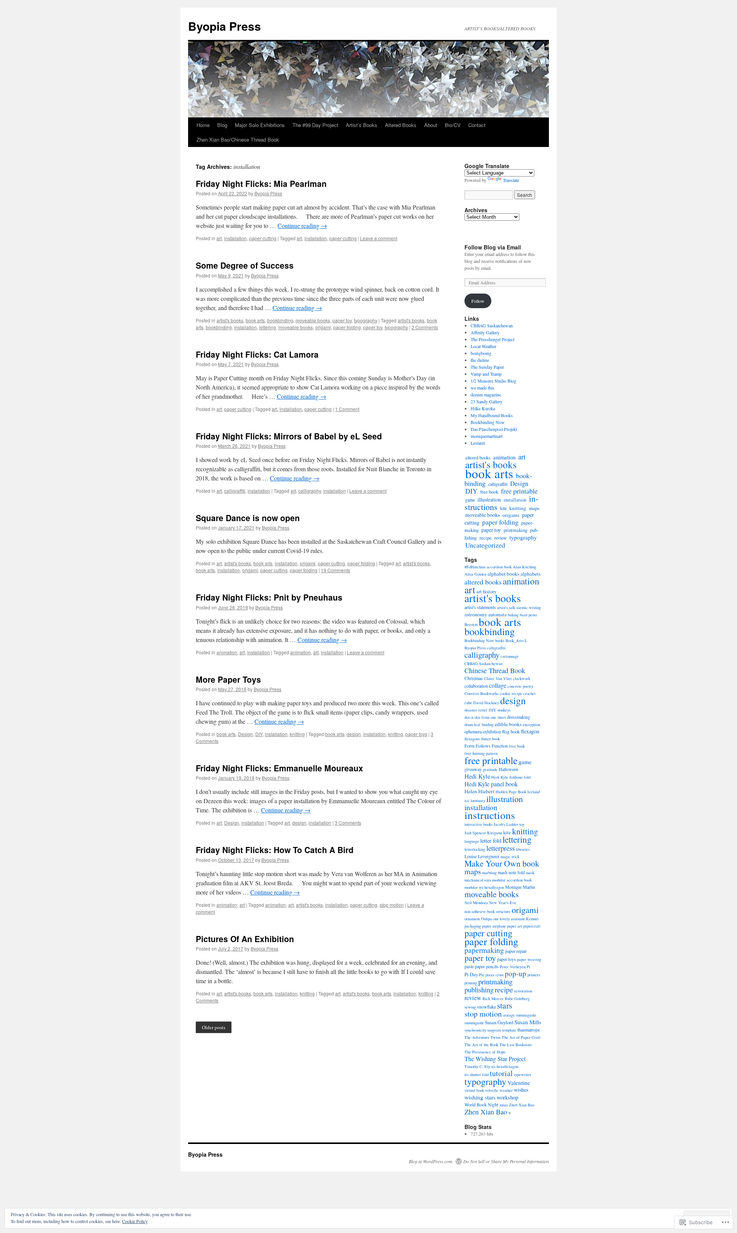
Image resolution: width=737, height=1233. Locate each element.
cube (468, 702)
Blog (222, 125)
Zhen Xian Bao (485, 1111)
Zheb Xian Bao (521, 1105)
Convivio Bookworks (481, 693)
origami (323, 327)
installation (235, 238)
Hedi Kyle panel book (491, 784)
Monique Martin (520, 887)
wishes (521, 1089)
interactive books (478, 824)
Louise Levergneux (481, 856)
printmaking (515, 530)
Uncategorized (485, 545)
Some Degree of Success (245, 265)
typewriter (522, 1074)
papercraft (531, 926)
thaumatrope (528, 1030)
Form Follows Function (486, 746)
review (500, 538)
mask (530, 872)
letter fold (490, 840)
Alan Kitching (524, 566)
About (430, 125)
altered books (483, 581)
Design (245, 734)
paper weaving (529, 959)
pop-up (515, 973)
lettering (267, 327)
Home (203, 125)
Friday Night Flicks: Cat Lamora (257, 354)
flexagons (472, 738)
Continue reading (302, 225)
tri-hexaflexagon (504, 1066)
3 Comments (348, 822)
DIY (259, 734)
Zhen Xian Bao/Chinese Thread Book (238, 139)
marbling (489, 872)
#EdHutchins (475, 566)
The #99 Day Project (315, 125)
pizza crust (495, 974)
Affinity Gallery (485, 332)
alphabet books (503, 573)
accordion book (499, 566)
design (354, 734)
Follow (477, 301)
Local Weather (483, 346)
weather (506, 1090)
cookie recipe (511, 693)
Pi (528, 966)
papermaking (484, 950)
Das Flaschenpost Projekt (494, 429)
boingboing (481, 353)
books (499, 640)
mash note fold (511, 872)
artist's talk (506, 607)
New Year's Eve (502, 902)
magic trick (510, 856)
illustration (489, 499)
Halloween (508, 769)
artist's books (229, 320)
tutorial (501, 1073)
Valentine (518, 1082)
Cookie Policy (135, 1221)
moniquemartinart (486, 436)
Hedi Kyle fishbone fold (510, 777)
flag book (511, 731)
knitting (297, 734)
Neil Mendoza (476, 902)
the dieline (480, 360)
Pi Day (471, 974)
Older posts (213, 1027)
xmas (503, 1105)
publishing (479, 989)
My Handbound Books (492, 415)
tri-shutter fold (476, 1074)
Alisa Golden (475, 574)
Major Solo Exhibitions (260, 125)
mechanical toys (477, 880)
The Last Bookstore (515, 1044)
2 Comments (424, 327)
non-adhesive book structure (487, 911)
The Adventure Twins (482, 1037)
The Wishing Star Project (494, 1059)
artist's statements (480, 607)
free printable (519, 490)
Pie (481, 974)
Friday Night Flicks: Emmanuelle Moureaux (279, 768)
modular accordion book (512, 880)
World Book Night (481, 1104)
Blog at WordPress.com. (431, 1161)
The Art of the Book (481, 1044)
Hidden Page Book (511, 791)
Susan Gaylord (499, 1022)
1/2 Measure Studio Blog (493, 381)
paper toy (342, 320)
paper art (514, 926)
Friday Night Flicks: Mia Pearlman (261, 183)
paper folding (347, 327)
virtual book (474, 1090)
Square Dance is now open (248, 517)
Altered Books (400, 125)
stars (504, 1005)
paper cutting (262, 238)
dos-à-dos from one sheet (485, 717)
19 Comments (335, 570)
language (471, 841)
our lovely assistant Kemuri (516, 918)
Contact (477, 125)
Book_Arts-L (516, 640)
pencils (492, 966)
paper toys (416, 734)
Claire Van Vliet (498, 678)
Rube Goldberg (517, 998)
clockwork (521, 678)
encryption (531, 724)
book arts (255, 320)
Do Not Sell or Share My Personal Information (506, 1161)
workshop (507, 1097)
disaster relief (475, 710)
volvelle (491, 1090)
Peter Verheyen (512, 966)
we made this (482, 388)
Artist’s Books (361, 125)
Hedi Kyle (477, 776)
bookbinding (280, 320)
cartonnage (510, 656)
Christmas (473, 678)
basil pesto (528, 614)
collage (497, 685)
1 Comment (347, 409)
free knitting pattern (480, 753)
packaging (472, 926)
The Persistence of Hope (485, 1052)
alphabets (530, 573)
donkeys (504, 710)
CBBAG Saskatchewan (492, 325)
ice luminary (474, 800)
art (219, 238)
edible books (508, 724)
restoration (523, 991)
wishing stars (480, 1097)
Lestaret (478, 443)
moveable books (313, 320)
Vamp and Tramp (486, 374)
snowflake (486, 1007)
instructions (489, 815)
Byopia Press (224, 26)
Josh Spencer (475, 832)
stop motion (392, 904)
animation (226, 652)
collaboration (476, 686)
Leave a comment (378, 238)
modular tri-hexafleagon (484, 887)
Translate (511, 180)
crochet (529, 693)
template (509, 1030)
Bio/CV (453, 125)
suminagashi (526, 1015)
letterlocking (474, 849)
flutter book (490, 738)
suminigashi (474, 1022)
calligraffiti (234, 490)
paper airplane (494, 926)
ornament (472, 918)
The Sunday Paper (487, 367)
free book (489, 492)
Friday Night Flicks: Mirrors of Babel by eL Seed (289, 436)
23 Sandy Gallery (486, 401)
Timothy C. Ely (477, 1066)
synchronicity (475, 1030)
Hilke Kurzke (483, 408)
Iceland (533, 791)
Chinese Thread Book (494, 670)
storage (509, 1015)
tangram (494, 1030)
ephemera (473, 731)
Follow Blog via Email (492, 247)
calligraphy (309, 490)
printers (533, 974)
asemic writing (528, 607)
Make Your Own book (501, 863)
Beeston (471, 624)
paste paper (474, 966)
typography (365, 320)
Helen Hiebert (479, 791)
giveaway (473, 769)
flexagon (530, 731)
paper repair (516, 951)
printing (470, 982)
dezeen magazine (486, 394)
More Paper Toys (228, 679)
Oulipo (486, 918)
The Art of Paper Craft (521, 1037)
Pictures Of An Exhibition (245, 938)
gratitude (490, 769)
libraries (523, 849)
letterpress (500, 848)
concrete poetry (520, 686)
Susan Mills (527, 1022)
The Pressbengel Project (492, 339)
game (470, 500)
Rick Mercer (493, 998)
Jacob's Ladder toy (509, 824)
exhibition (492, 731)
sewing (470, 1007)
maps (534, 508)
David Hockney (486, 702)
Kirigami (494, 832)
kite (503, 508)
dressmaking (518, 717)
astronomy (475, 614)
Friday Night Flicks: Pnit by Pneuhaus (269, 597)
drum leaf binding (479, 724)
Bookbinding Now (488, 422)
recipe (485, 538)
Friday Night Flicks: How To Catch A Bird (275, 849)
